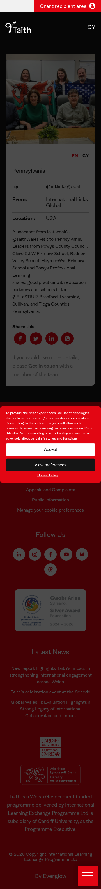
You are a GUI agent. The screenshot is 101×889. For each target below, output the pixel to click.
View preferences (50, 464)
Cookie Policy (47, 475)
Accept (50, 449)
